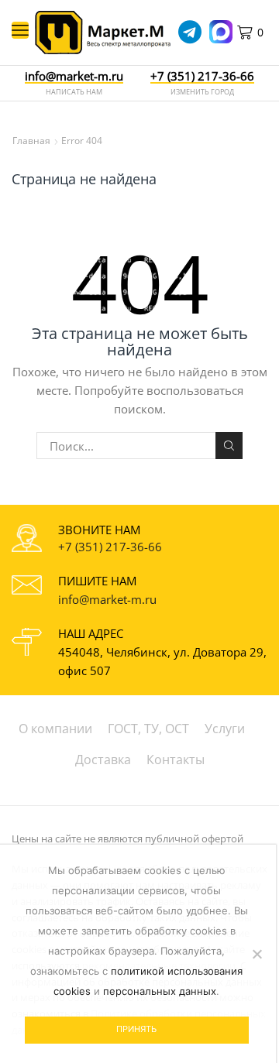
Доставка (103, 759)
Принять (136, 1029)
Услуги (225, 728)
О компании (55, 728)
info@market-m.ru (74, 77)
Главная (31, 140)
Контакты (175, 759)
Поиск (228, 445)
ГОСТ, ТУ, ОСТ (148, 728)
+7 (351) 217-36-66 (110, 546)
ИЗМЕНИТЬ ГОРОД (202, 92)
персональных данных (159, 991)
